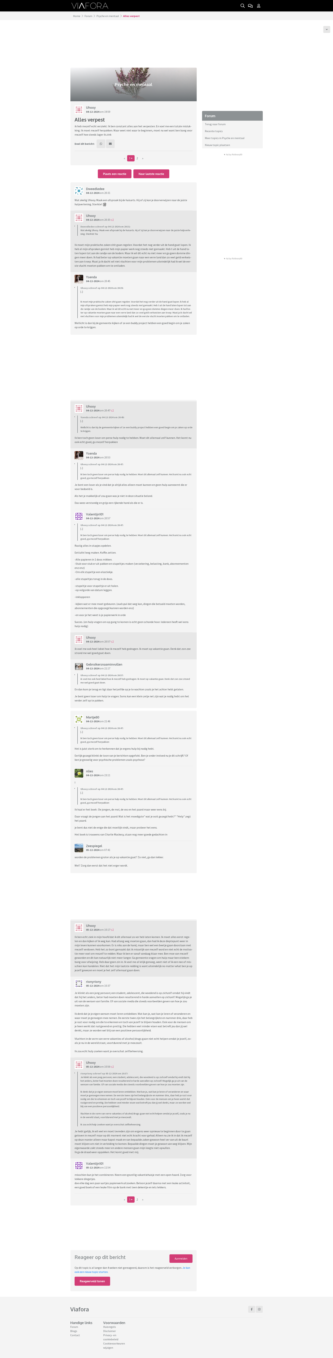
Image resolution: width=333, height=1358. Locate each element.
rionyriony (93, 982)
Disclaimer (109, 1331)
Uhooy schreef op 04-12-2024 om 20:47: (101, 464)
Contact (75, 1335)
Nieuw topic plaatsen (217, 145)
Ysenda (91, 277)
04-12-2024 (92, 111)
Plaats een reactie (114, 174)
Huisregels (109, 1327)
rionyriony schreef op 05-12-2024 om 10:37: (104, 1073)
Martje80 (92, 717)
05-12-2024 (92, 850)
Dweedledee (95, 189)
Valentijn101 (94, 514)
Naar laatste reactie (151, 174)
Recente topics (214, 131)
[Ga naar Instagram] (259, 1309)
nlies (89, 771)
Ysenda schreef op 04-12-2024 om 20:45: (102, 417)
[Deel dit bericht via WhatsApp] (101, 143)
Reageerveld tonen (92, 1281)
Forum (88, 16)
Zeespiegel (94, 846)
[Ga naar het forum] (250, 5)
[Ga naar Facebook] (251, 1309)
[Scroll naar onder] (326, 29)
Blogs (73, 1331)
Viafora (79, 1309)
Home (76, 16)
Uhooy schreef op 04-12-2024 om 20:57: (101, 675)
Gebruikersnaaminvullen (104, 664)
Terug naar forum (215, 124)
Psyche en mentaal (107, 16)
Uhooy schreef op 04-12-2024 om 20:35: (101, 288)
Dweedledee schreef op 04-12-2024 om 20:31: (105, 226)
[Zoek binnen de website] (242, 5)
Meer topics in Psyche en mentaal (225, 138)
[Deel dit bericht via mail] (110, 143)
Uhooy (91, 107)
